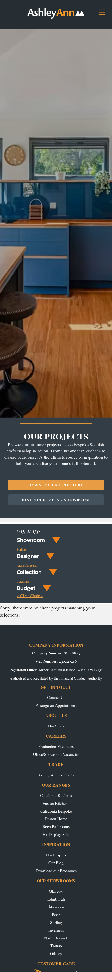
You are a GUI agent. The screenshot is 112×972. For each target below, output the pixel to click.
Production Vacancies (56, 746)
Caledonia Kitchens (56, 795)
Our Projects (56, 855)
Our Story (56, 725)
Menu (104, 14)
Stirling (56, 922)
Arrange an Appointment (56, 705)
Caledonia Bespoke (56, 811)
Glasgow (56, 891)
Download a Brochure (55, 485)
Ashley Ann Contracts (56, 774)
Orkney (56, 953)
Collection (29, 572)
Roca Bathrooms (56, 826)
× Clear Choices (30, 595)
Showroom (31, 540)
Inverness (56, 930)
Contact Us (56, 697)
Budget (26, 587)
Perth (56, 914)
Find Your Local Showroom (56, 500)
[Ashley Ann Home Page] (56, 17)
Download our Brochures (56, 870)
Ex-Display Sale (56, 834)
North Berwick (56, 937)
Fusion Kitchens (56, 803)
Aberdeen (56, 906)
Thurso (56, 945)
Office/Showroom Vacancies (56, 754)
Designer (28, 555)
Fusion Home (56, 818)
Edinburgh (56, 899)
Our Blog (56, 862)
